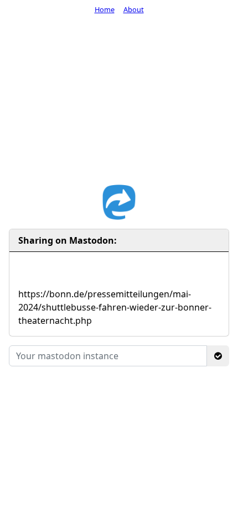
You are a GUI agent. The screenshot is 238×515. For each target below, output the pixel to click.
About (133, 9)
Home (105, 9)
